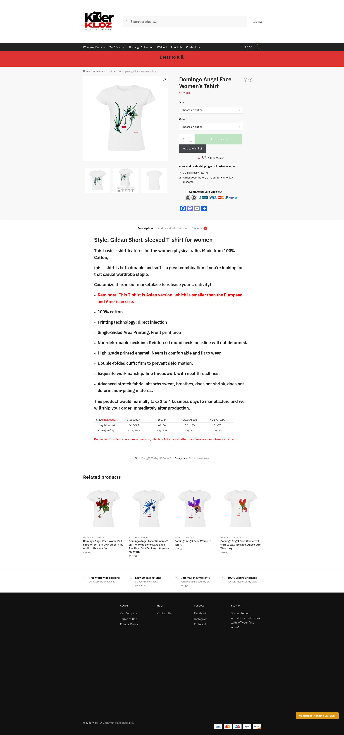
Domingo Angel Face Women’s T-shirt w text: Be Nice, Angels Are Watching (240, 544)
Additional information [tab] (172, 228)
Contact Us (164, 613)
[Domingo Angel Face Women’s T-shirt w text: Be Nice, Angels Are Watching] (240, 509)
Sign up (235, 613)
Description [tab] (145, 228)
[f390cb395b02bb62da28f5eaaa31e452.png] (97, 180)
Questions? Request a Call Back (317, 715)
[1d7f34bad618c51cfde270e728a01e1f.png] (126, 180)
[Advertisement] (98, 658)
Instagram (200, 619)
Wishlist (257, 22)
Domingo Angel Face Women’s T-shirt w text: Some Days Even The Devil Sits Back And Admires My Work (149, 546)
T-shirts (110, 71)
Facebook (200, 613)
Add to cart (219, 139)
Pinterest (200, 624)
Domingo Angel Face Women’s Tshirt (193, 542)
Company (131, 613)
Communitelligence (115, 722)
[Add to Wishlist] (119, 489)
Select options (103, 564)
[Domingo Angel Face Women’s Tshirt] (195, 509)
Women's (98, 71)
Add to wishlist (192, 148)
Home (86, 71)
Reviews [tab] (197, 228)
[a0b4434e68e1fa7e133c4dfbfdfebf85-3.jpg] (154, 180)
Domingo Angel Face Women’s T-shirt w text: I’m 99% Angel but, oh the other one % (103, 544)
